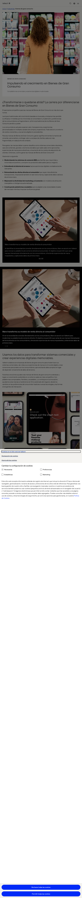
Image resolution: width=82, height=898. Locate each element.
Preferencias (47, 469)
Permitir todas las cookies (41, 894)
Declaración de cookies (10, 456)
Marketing (46, 474)
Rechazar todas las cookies (41, 887)
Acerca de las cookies (9, 460)
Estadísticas (8, 474)
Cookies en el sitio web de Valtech (14, 452)
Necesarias (8, 469)
